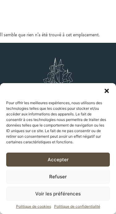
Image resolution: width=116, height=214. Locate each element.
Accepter (58, 160)
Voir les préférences (58, 194)
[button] (107, 91)
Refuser (58, 177)
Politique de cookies (33, 206)
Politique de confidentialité (77, 206)
